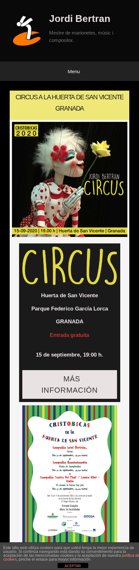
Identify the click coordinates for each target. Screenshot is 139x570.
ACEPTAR (73, 566)
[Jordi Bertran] (29, 30)
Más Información (69, 384)
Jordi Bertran (79, 18)
